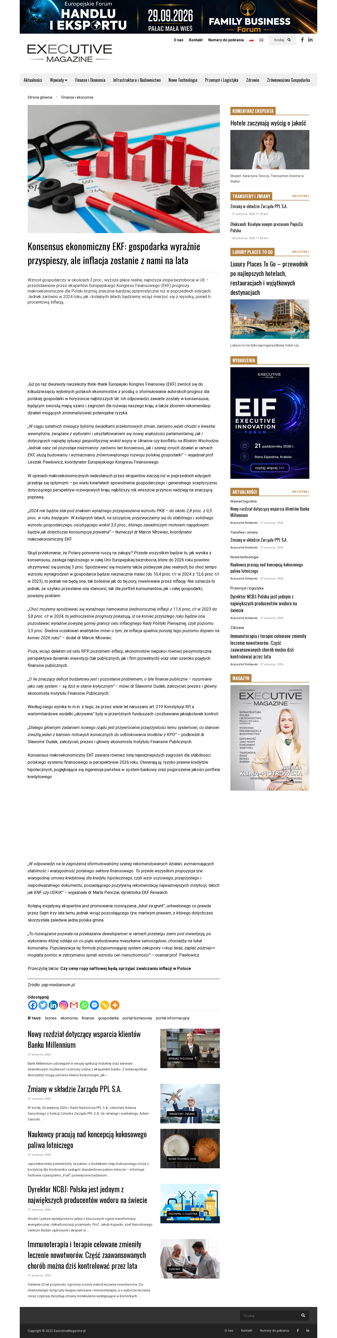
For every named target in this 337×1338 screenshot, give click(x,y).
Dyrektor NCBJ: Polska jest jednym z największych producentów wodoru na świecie (87, 1194)
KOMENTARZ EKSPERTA (253, 111)
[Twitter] (43, 1005)
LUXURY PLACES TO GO (252, 252)
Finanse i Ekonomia (90, 80)
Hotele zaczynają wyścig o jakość (268, 122)
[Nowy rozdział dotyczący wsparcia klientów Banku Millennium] (190, 1048)
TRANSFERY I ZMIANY (251, 196)
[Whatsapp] (84, 1005)
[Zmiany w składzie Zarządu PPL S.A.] (190, 1103)
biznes (51, 1018)
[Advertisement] (124, 344)
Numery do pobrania (226, 40)
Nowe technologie (182, 1159)
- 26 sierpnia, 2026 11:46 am (249, 238)
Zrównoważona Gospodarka (288, 80)
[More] (115, 1005)
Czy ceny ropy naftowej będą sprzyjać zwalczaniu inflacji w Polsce (125, 968)
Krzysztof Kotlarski (243, 523)
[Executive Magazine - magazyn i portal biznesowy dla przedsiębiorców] (70, 56)
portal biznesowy (137, 1018)
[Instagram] (63, 1005)
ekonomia (69, 1018)
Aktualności (33, 80)
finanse (88, 1018)
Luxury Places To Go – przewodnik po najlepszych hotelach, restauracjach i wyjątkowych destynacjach (269, 278)
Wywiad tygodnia (180, 1058)
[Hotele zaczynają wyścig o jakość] (269, 149)
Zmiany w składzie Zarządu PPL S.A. (75, 1088)
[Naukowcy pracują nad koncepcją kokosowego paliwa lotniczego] (190, 1148)
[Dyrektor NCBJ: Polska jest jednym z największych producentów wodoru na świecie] (190, 1203)
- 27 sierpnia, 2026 (271, 523)
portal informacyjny (173, 1018)
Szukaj (279, 40)
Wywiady (57, 80)
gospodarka (108, 1018)
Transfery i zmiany (181, 1114)
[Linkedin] (310, 40)
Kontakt (196, 40)
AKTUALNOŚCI (244, 492)
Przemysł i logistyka (182, 1214)
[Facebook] (302, 40)
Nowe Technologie (182, 80)
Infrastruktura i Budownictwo (137, 80)
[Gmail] (73, 1005)
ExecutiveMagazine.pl (70, 1331)
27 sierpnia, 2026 (39, 1054)
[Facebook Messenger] (94, 1005)
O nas (179, 40)
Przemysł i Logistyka (221, 80)
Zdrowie (252, 80)
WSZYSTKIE (300, 196)
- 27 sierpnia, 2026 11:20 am (249, 214)
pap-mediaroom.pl (58, 984)
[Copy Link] (104, 1005)
